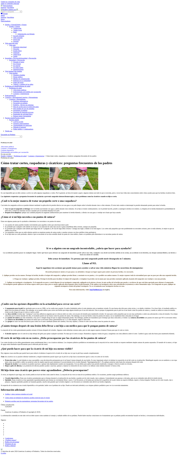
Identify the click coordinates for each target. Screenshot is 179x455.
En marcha (16, 66)
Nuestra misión (14, 120)
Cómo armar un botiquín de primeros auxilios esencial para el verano (27, 398)
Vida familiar (13, 73)
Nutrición (16, 53)
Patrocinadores (8, 6)
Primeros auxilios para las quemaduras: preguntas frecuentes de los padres (29, 401)
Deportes (16, 49)
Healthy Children (6, 156)
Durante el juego (18, 62)
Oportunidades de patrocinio (22, 125)
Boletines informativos (20, 101)
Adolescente (17, 28)
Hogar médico (18, 77)
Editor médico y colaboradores (23, 129)
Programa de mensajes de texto (23, 112)
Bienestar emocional (20, 47)
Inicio (3, 19)
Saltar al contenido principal (10, 3)
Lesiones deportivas (7, 150)
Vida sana (12, 45)
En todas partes (18, 67)
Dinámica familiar (19, 75)
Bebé (15, 32)
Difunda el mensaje (19, 127)
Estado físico (17, 51)
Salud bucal (17, 54)
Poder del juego (18, 82)
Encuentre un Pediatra (8, 134)
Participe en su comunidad (21, 81)
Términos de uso (10, 444)
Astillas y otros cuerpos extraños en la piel (18, 394)
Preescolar (16, 39)
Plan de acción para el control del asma (26, 107)
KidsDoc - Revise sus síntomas (23, 105)
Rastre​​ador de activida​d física (22, 114)
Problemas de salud (15, 88)
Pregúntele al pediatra (20, 110)
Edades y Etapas (14, 26)
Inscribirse (10, 7)
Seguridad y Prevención (17, 60)
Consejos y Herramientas (17, 99)
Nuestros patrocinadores (21, 123)
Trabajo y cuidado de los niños (23, 84)
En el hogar (17, 64)
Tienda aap (8, 131)
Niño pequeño (18, 38)
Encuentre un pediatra (20, 103)
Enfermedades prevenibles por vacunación (27, 92)
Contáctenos (9, 438)
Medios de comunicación (21, 79)
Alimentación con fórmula (25, 34)
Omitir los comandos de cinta (10, 2)
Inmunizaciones (18, 69)
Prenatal (16, 41)
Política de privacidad (12, 442)
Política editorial (10, 446)
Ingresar (3, 7)
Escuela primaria (18, 36)
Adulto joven (17, 30)
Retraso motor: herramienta (22, 116)
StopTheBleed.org (95, 290)
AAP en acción (18, 122)
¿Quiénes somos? (10, 440)
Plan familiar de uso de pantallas (23, 108)
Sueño (15, 56)
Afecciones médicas (19, 90)
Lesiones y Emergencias (21, 94)
